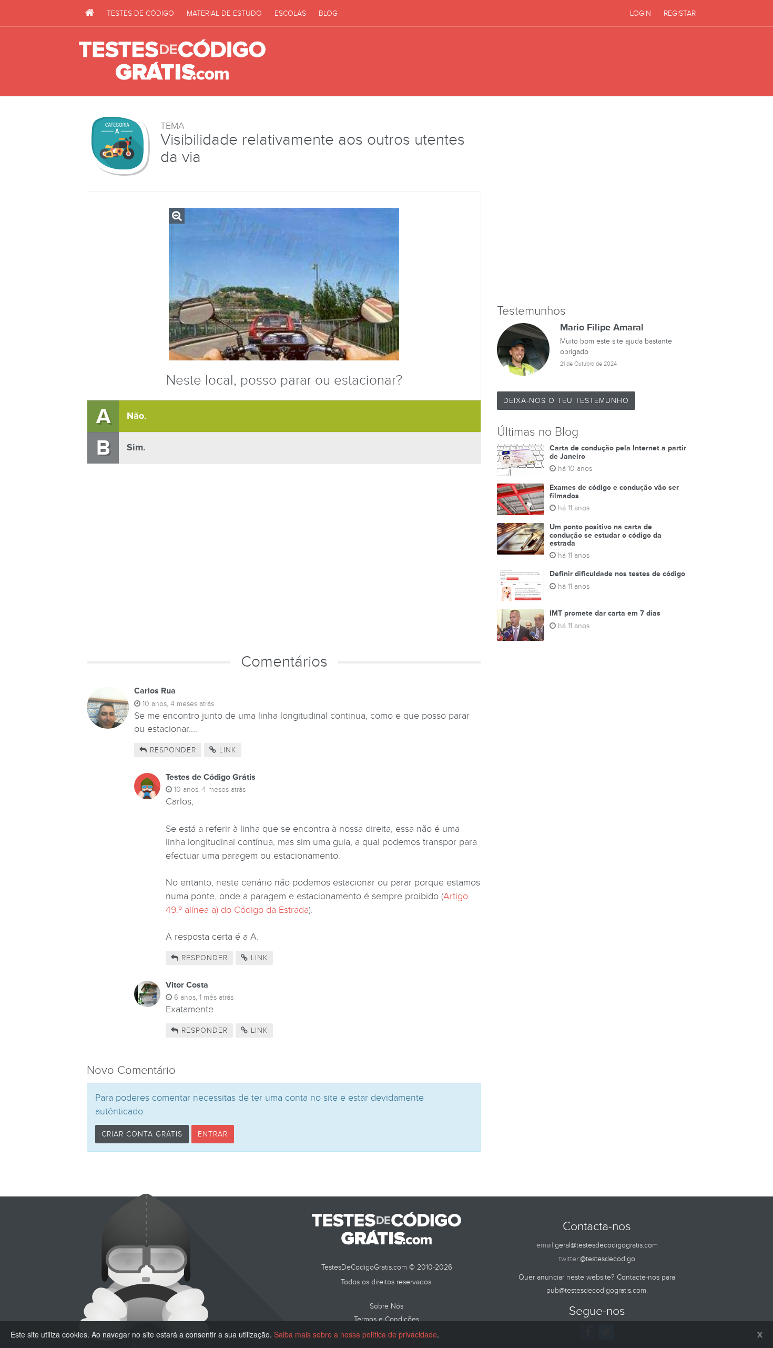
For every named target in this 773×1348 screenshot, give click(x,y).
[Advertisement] (502, 61)
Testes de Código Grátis (172, 60)
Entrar (213, 1134)
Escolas (290, 13)
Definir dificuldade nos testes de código (617, 573)
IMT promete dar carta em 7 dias (605, 613)
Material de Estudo (224, 13)
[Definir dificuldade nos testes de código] (520, 585)
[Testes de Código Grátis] (89, 13)
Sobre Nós (386, 1306)
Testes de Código (140, 13)
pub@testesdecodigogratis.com (596, 1290)
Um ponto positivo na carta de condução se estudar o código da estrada (606, 535)
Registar (680, 13)
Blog (328, 13)
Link (226, 750)
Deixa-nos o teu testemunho (566, 400)
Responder (171, 750)
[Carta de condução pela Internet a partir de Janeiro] (520, 460)
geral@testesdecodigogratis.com (606, 1245)
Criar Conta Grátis (141, 1134)
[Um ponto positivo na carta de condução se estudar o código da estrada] (520, 539)
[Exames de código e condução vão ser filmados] (520, 499)
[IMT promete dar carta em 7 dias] (520, 625)
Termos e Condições (386, 1319)
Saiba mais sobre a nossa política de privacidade (355, 1334)
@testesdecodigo (607, 1258)
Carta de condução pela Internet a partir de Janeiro (618, 452)
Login (640, 13)
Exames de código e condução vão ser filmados (614, 491)
